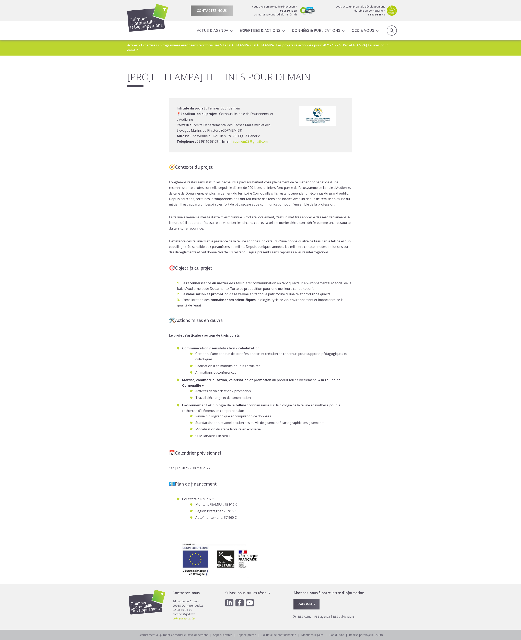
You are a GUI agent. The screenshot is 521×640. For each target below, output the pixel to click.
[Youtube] (250, 602)
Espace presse (246, 635)
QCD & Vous (363, 30)
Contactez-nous (212, 10)
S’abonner (306, 604)
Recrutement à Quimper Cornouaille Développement (173, 635)
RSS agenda (322, 616)
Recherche (392, 30)
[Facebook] (239, 602)
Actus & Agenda (212, 30)
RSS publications (344, 616)
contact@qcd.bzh (184, 614)
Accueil (132, 45)
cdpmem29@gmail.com (250, 141)
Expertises (149, 45)
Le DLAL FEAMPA (236, 45)
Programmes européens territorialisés (189, 45)
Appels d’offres (222, 635)
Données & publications (316, 30)
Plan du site (336, 635)
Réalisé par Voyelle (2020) (366, 635)
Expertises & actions (260, 30)
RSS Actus (304, 616)
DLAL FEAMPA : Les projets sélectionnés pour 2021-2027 (295, 45)
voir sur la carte (183, 618)
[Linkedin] (229, 602)
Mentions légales (312, 635)
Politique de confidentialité (278, 635)
